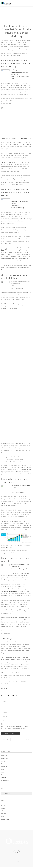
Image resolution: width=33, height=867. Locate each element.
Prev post (6, 739)
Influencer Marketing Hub (11, 521)
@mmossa (23, 564)
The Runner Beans (6, 503)
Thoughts (3, 777)
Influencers (4, 683)
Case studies (4, 758)
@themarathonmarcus (17, 201)
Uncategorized (5, 780)
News (2, 772)
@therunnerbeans (25, 485)
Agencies (3, 808)
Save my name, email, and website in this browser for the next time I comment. (14, 727)
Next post (26, 739)
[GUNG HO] (6, 3)
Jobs (2, 769)
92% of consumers (9, 591)
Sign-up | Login (5, 819)
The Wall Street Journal (7, 162)
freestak (16, 681)
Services (3, 775)
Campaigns (4, 755)
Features (3, 764)
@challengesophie (25, 281)
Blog (2, 816)
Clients (3, 761)
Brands (3, 805)
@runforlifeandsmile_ (17, 72)
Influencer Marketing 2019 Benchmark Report (18, 138)
